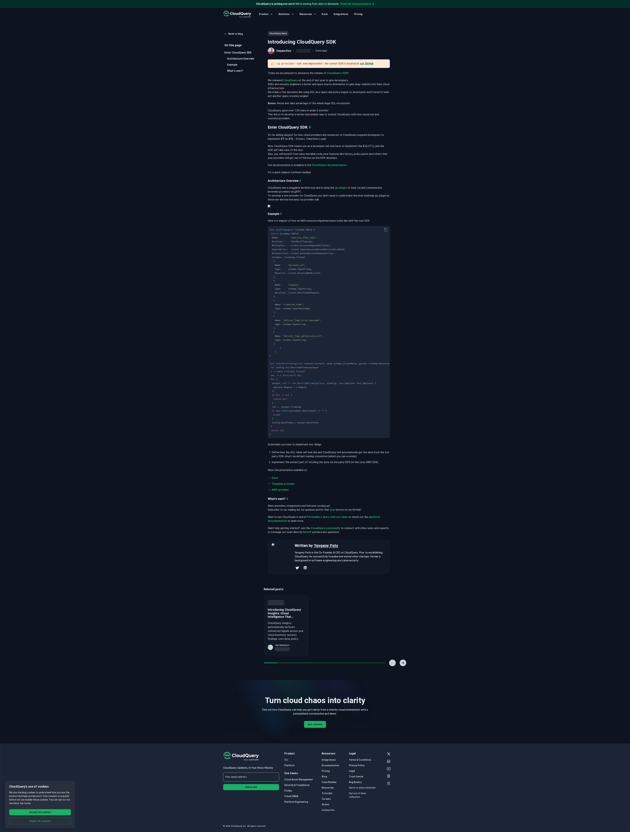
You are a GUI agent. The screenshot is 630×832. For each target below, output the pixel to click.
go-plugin (341, 187)
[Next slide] (403, 663)
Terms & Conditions (360, 760)
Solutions (284, 14)
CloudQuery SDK (337, 73)
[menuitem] (239, 53)
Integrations (341, 14)
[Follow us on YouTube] (388, 769)
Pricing (358, 14)
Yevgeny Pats (283, 50)
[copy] (385, 230)
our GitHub (366, 63)
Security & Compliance (296, 785)
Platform (289, 765)
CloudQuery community (325, 528)
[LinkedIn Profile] (305, 567)
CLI (286, 760)
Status (325, 804)
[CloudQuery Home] (237, 14)
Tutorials (327, 793)
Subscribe (251, 787)
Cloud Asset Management (298, 779)
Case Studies (329, 782)
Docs (325, 14)
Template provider (283, 483)
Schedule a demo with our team (328, 517)
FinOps (288, 790)
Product (264, 14)
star (332, 509)
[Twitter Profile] (297, 567)
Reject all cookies (40, 821)
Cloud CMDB (291, 796)
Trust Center (356, 776)
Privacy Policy (356, 765)
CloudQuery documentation (329, 165)
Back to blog (235, 33)
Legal (352, 771)
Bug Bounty (355, 782)
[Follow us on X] (388, 754)
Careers (326, 799)
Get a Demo (315, 724)
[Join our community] (388, 784)
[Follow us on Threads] (388, 776)
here (306, 532)
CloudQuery (290, 80)
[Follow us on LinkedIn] (388, 761)
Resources (306, 14)
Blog (324, 776)
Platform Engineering (296, 802)
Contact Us (328, 810)
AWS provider (280, 489)
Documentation (330, 765)
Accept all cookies (40, 812)
